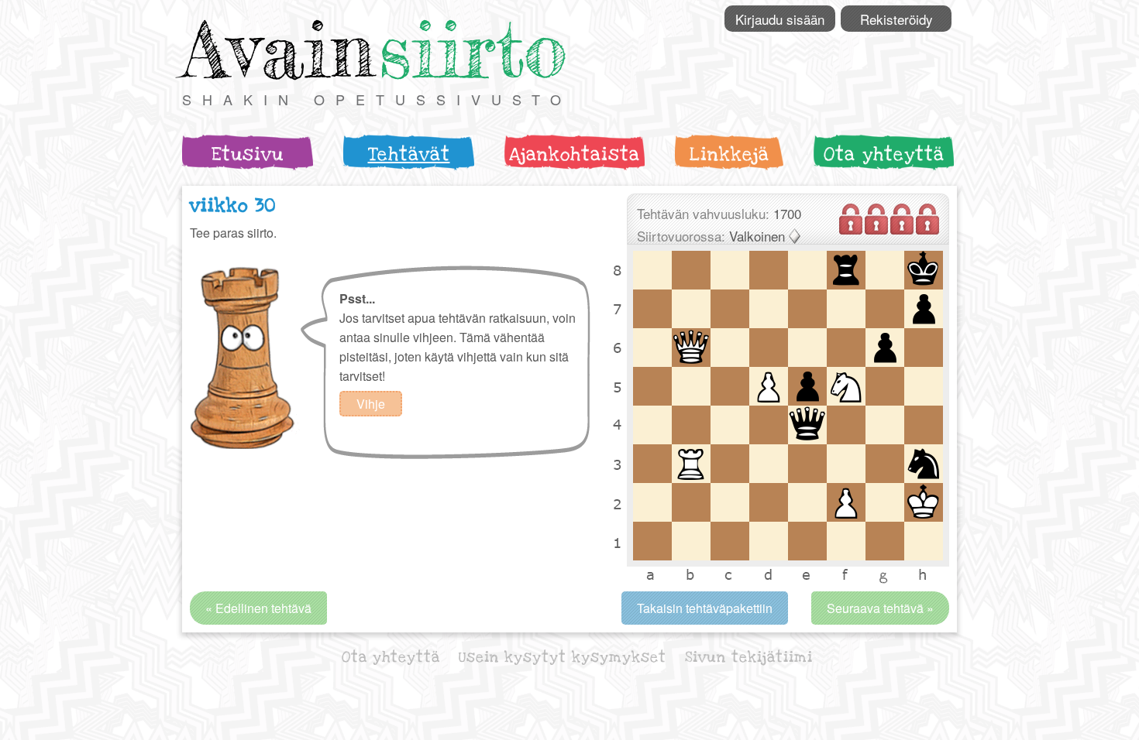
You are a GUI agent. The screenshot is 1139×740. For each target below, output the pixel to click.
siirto (472, 49)
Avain (278, 49)
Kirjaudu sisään (779, 19)
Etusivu (248, 154)
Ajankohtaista (574, 154)
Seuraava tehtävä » (880, 608)
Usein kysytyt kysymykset (562, 657)
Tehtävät (409, 154)
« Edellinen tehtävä (258, 608)
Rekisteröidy (896, 19)
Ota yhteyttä (884, 154)
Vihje (370, 404)
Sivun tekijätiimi (749, 657)
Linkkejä (729, 154)
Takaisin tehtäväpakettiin (705, 608)
